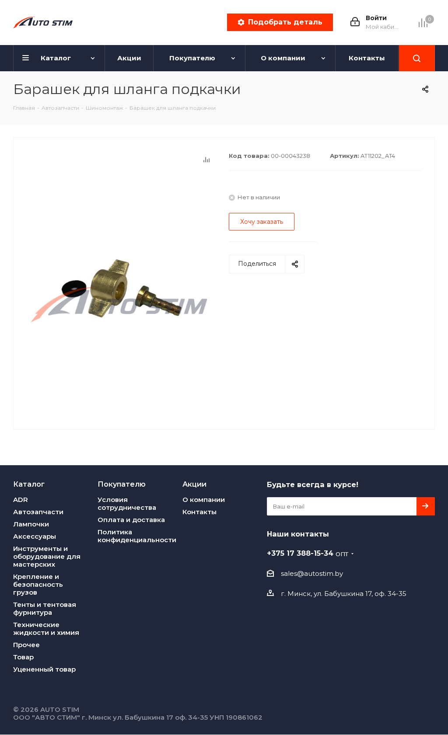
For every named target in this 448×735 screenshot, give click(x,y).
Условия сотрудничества (127, 503)
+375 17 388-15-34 (307, 553)
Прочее (26, 645)
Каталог (29, 484)
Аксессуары (34, 536)
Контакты (199, 512)
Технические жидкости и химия (46, 628)
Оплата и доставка (131, 520)
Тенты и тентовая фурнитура (44, 608)
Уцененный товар (44, 669)
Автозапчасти (38, 512)
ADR (20, 499)
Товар (23, 657)
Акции (194, 484)
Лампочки (31, 524)
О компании (203, 499)
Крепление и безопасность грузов (38, 584)
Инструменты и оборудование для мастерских (46, 556)
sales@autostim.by (312, 573)
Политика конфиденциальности (137, 536)
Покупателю (122, 484)
